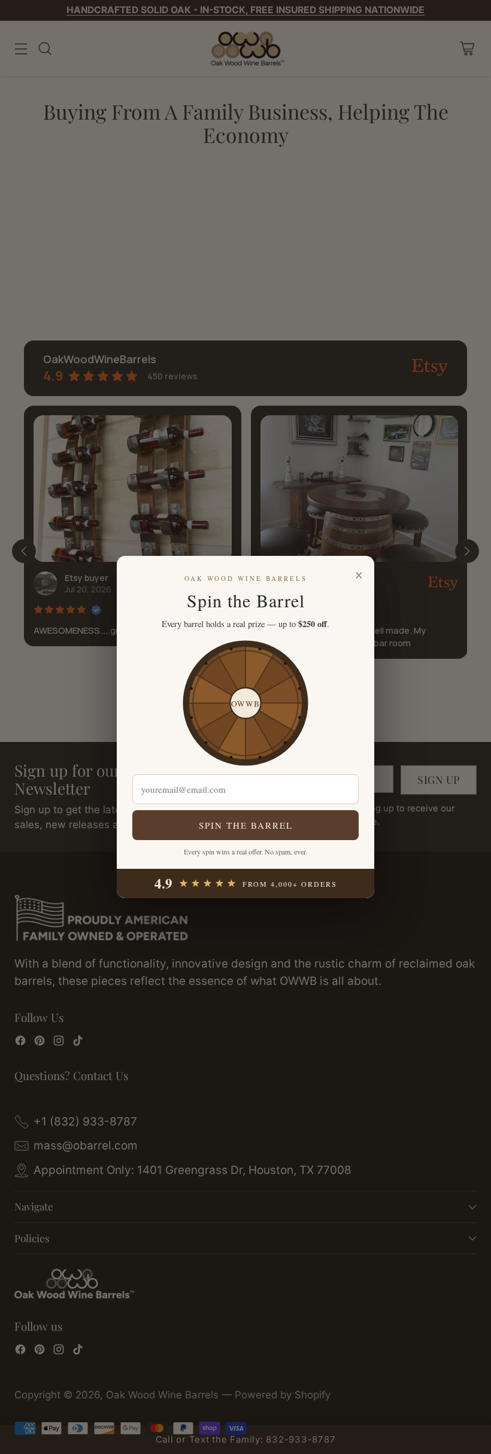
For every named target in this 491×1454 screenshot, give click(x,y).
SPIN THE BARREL (246, 825)
